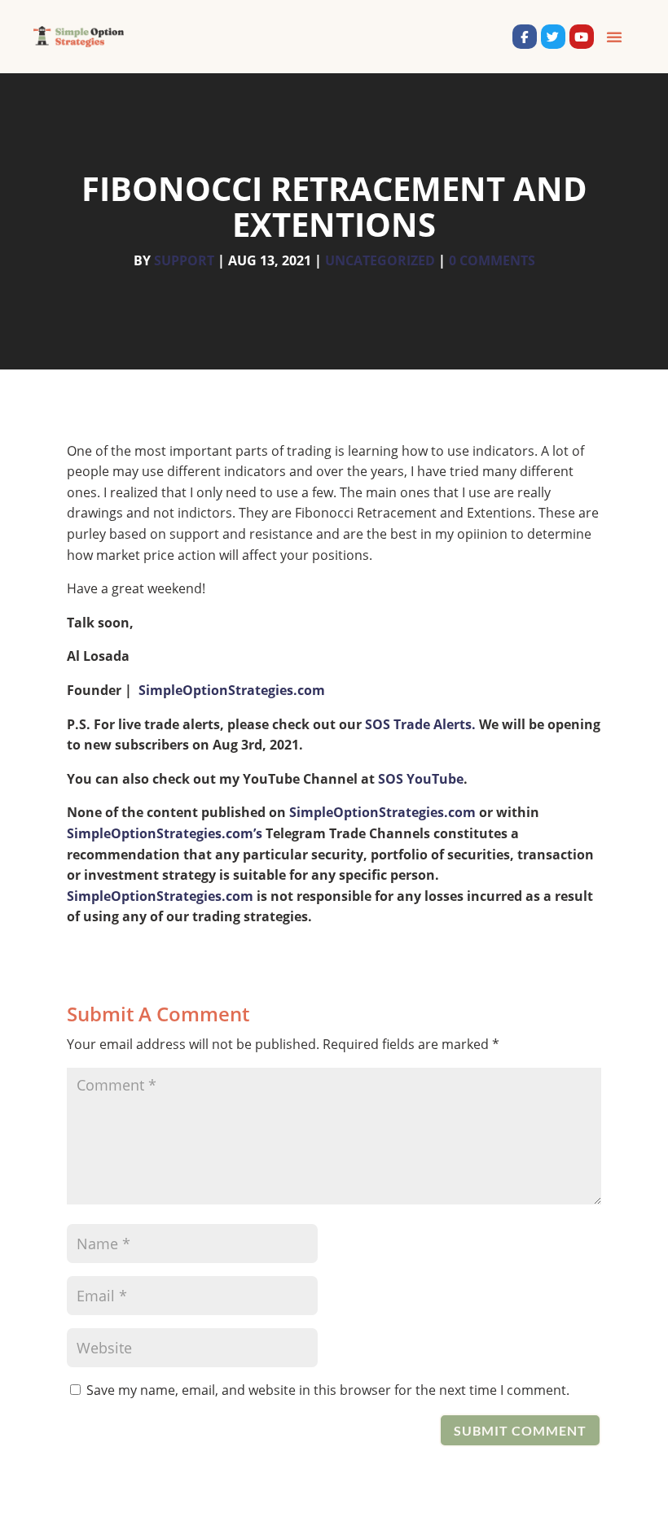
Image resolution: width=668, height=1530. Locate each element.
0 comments (492, 260)
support (184, 260)
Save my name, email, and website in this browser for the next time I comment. (327, 1390)
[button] (614, 36)
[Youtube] (581, 36)
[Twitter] (553, 36)
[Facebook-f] (524, 36)
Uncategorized (380, 260)
